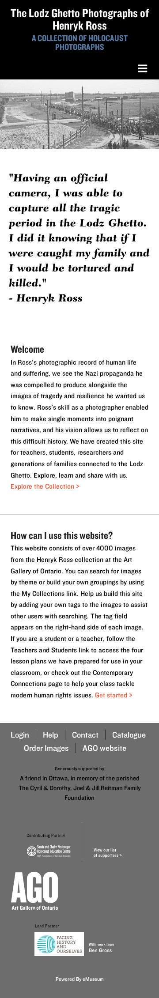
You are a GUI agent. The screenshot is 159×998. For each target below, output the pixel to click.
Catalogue (129, 735)
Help (50, 735)
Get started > (113, 695)
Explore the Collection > (45, 486)
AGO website (104, 748)
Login (20, 735)
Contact (85, 735)
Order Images (46, 748)
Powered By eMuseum (80, 978)
